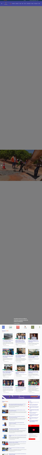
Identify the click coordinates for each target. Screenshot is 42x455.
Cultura (25, 3)
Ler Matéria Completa (16, 323)
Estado (20, 3)
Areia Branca (17, 3)
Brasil (22, 3)
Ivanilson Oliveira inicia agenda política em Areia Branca (24, 0)
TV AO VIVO (13, 3)
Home (10, 3)
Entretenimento (29, 3)
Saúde (39, 3)
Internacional (36, 3)
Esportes (32, 3)
